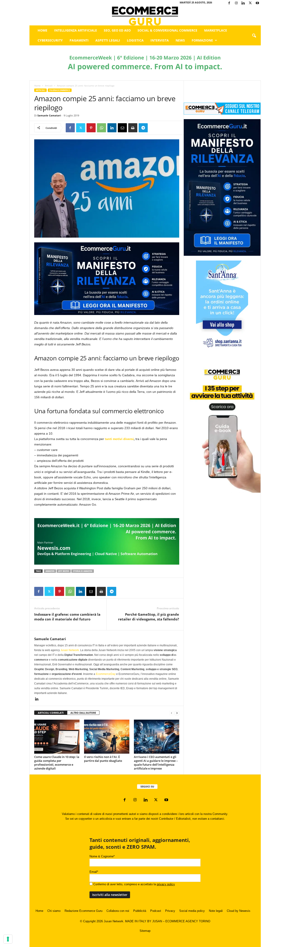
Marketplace (215, 30)
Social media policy (192, 911)
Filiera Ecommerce (59, 90)
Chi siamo (53, 911)
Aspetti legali (107, 40)
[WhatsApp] (101, 127)
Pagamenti (79, 40)
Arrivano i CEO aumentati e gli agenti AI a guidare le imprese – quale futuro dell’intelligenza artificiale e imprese (156, 762)
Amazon (50, 571)
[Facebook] (229, 3)
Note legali (216, 911)
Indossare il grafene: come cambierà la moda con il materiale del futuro (67, 616)
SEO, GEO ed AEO (117, 30)
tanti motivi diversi (119, 439)
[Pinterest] (91, 127)
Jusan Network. (70, 650)
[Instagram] (236, 3)
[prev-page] (171, 713)
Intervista (159, 40)
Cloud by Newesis (238, 911)
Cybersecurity (50, 40)
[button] (254, 36)
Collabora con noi (117, 911)
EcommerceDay (106, 674)
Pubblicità (139, 911)
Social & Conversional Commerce (167, 30)
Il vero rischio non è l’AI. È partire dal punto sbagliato (103, 759)
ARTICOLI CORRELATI (51, 712)
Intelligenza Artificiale (75, 30)
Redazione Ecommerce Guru (83, 911)
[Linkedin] (243, 3)
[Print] (132, 127)
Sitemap (145, 930)
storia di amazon (82, 571)
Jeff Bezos (63, 571)
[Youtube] (257, 3)
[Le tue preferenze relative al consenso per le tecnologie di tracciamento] (8, 939)
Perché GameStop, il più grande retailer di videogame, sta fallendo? (148, 616)
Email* (93, 871)
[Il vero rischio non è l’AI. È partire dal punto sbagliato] (106, 737)
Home (42, 30)
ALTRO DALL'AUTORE (83, 712)
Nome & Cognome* (102, 856)
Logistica (135, 40)
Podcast (155, 911)
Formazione (202, 40)
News (180, 40)
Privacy (170, 911)
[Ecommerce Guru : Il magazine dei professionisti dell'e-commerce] (145, 16)
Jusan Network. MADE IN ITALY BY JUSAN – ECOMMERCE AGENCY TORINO (157, 921)
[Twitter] (250, 3)
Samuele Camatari (49, 115)
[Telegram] (143, 127)
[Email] (122, 127)
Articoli (49, 85)
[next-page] (177, 713)
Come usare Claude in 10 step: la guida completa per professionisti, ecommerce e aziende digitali (56, 762)
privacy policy (166, 884)
